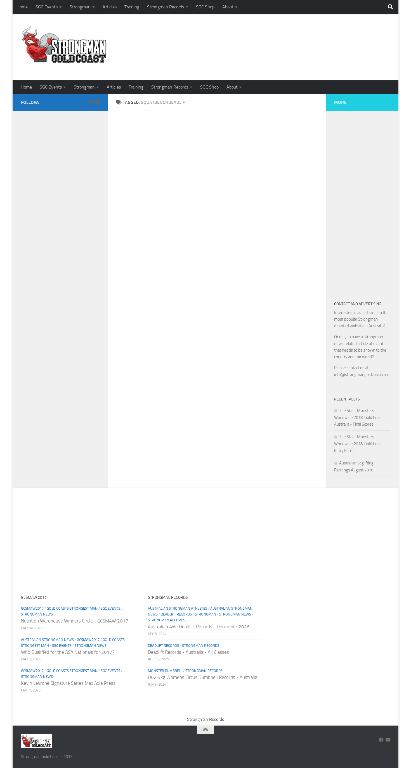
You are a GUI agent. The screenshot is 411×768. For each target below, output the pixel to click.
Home (22, 6)
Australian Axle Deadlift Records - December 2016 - (200, 626)
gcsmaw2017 (32, 608)
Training (131, 6)
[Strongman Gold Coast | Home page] (64, 44)
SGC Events (47, 6)
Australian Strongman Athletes (177, 608)
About (227, 6)
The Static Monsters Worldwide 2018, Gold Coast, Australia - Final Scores (359, 417)
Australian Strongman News (47, 640)
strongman (205, 614)
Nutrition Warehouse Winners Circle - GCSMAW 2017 (74, 621)
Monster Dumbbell (165, 671)
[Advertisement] (288, 57)
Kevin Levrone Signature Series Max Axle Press (68, 683)
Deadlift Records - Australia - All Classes (188, 652)
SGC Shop (205, 6)
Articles (110, 6)
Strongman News (37, 614)
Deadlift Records (176, 614)
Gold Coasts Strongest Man (72, 608)
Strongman (80, 6)
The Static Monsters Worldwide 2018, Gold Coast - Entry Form (360, 443)
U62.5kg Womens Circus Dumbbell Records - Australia (202, 677)
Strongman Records (165, 6)
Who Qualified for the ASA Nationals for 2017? (68, 652)
